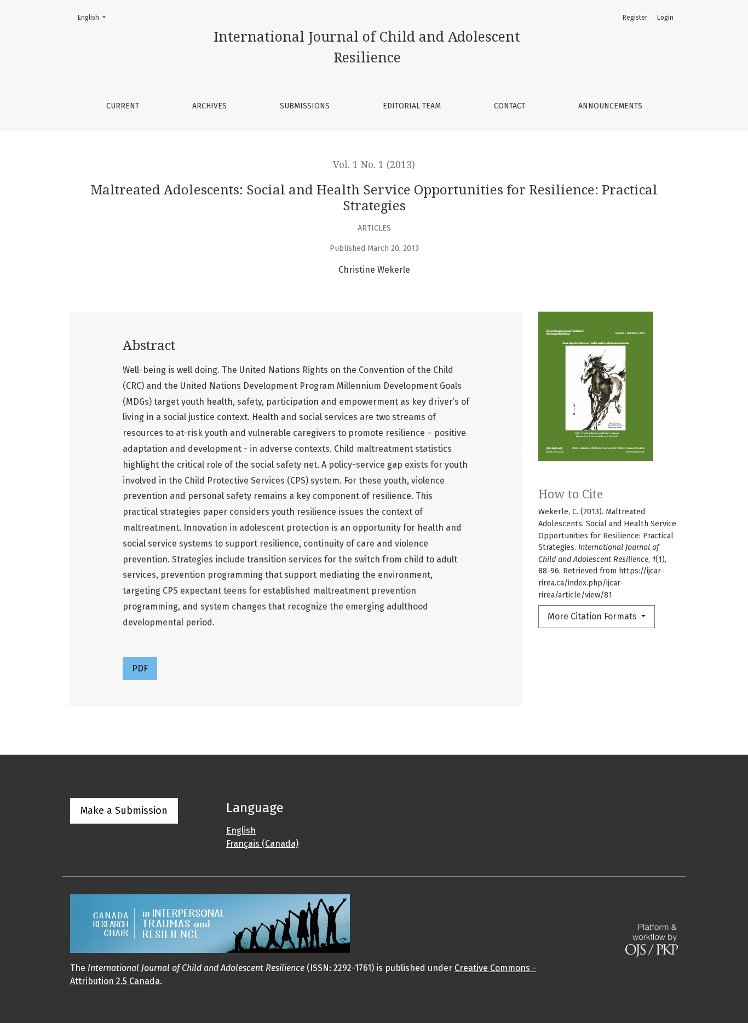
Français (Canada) (262, 843)
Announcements (610, 106)
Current (122, 106)
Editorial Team (412, 106)
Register (635, 17)
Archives (209, 106)
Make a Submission (124, 810)
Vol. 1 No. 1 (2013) (374, 164)
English (95, 17)
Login (665, 17)
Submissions (305, 106)
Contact (509, 106)
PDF (140, 668)
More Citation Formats (593, 616)
